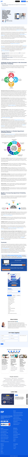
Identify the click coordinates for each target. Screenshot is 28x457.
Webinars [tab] (18, 295)
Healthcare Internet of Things (8, 380)
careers (14, 448)
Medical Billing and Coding (4, 432)
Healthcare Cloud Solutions (20, 381)
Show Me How (24, 265)
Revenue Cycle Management (4, 429)
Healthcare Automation (7, 378)
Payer (9, 305)
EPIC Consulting (15, 432)
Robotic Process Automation (17, 418)
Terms (8, 419)
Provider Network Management (13, 385)
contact (23, 1)
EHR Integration (15, 421)
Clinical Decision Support (9, 379)
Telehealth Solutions (11, 299)
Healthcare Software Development (18, 412)
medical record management (7, 215)
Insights (2, 451)
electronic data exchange (6, 117)
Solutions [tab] (9, 295)
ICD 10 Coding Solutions (4, 385)
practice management (11, 105)
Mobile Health (10, 303)
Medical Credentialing (11, 308)
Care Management (11, 300)
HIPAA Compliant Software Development (9, 384)
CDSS (9, 312)
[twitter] (4, 421)
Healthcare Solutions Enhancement (18, 415)
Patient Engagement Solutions (7, 386)
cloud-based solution (6, 248)
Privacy (6, 419)
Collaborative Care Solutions (17, 379)
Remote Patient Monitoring (12, 313)
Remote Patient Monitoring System (18, 386)
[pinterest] (19, 351)
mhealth (9, 309)
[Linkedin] (17, 321)
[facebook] (8, 351)
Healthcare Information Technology (18, 380)
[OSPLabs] (2, 1)
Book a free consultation (6, 269)
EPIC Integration (15, 429)
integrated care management (15, 43)
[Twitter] (11, 351)
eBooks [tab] (14, 295)
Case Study (2, 445)
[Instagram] (6, 421)
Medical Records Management (20, 384)
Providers (9, 304)
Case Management (20, 378)
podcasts (2, 448)
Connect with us (20, 256)
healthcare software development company (14, 255)
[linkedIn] (1, 421)
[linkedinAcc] (14, 351)
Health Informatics (11, 298)
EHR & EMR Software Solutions (5, 441)
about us (14, 445)
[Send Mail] (16, 351)
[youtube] (2, 421)
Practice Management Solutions (19, 119)
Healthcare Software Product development (9, 381)
